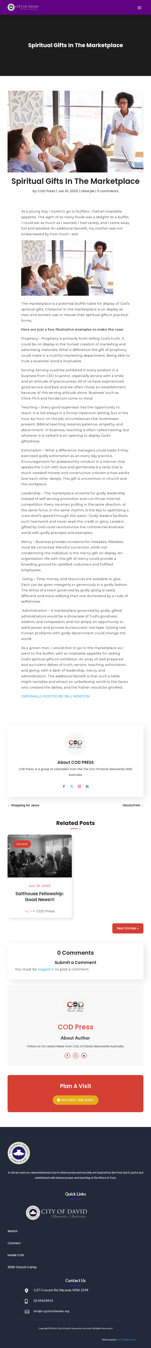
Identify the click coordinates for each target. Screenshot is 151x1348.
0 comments (107, 191)
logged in (46, 969)
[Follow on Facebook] (64, 786)
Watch (12, 1231)
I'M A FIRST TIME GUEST (77, 1100)
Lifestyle (87, 191)
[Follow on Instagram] (79, 786)
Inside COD (16, 1255)
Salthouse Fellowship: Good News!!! (39, 897)
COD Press (46, 191)
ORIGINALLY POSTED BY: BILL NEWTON (55, 696)
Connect (14, 1243)
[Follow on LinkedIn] (87, 786)
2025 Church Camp (22, 1267)
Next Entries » (128, 928)
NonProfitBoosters (126, 1339)
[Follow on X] (72, 786)
